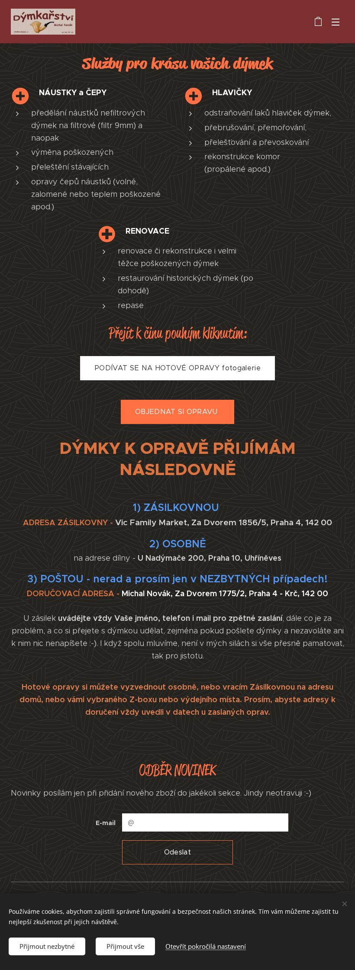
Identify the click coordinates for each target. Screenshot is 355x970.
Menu (335, 21)
